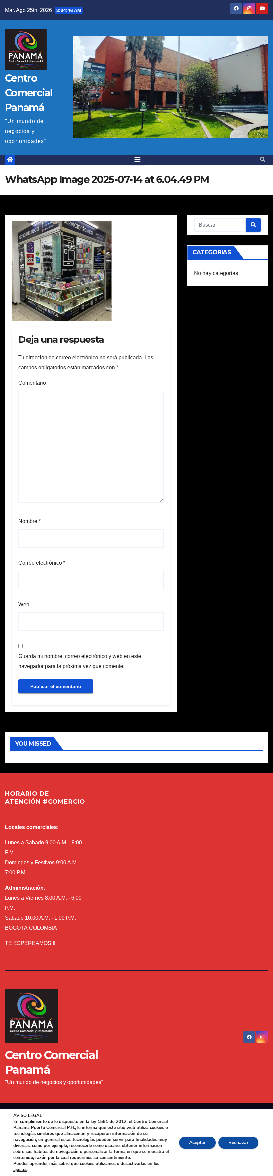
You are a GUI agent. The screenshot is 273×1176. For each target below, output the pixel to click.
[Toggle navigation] (137, 160)
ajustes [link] (20, 1170)
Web (23, 604)
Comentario (32, 383)
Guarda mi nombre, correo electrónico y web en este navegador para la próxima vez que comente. (79, 661)
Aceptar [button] (197, 1142)
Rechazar (238, 1142)
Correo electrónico (41, 563)
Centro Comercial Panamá (29, 93)
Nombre (29, 521)
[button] (262, 159)
